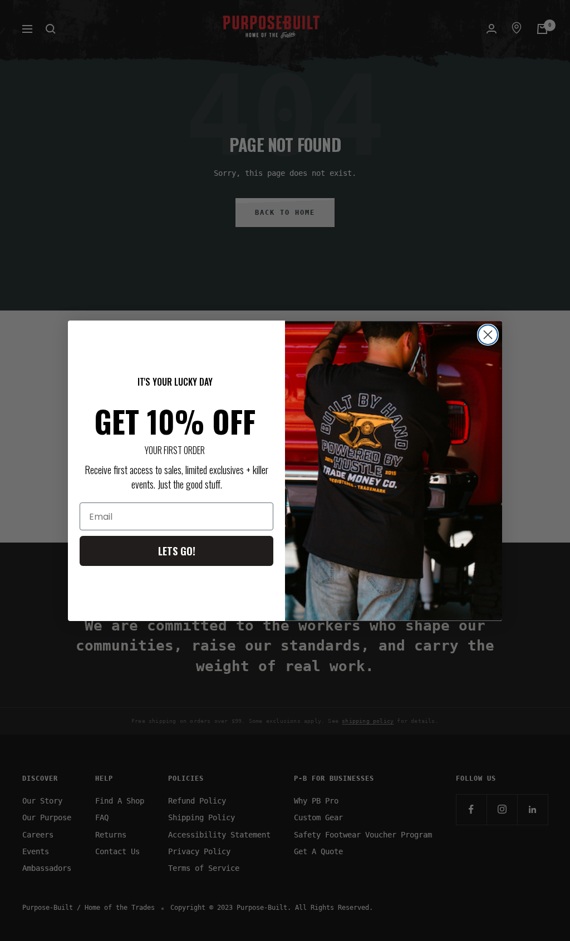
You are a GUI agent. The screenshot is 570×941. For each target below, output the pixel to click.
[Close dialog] (488, 334)
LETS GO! (176, 551)
